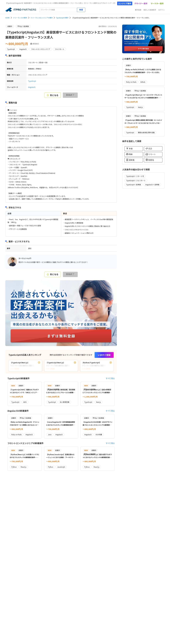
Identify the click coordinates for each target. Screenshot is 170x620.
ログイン (161, 10)
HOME (7, 17)
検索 (81, 10)
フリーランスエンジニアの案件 (41, 17)
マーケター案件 (157, 3)
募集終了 (70, 95)
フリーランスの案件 (20, 17)
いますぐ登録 (104, 355)
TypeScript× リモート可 (135, 176)
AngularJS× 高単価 (152, 184)
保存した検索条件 (149, 10)
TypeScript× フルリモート (136, 180)
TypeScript (32, 81)
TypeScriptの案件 (62, 17)
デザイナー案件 (140, 3)
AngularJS (31, 87)
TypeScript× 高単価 (133, 184)
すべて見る (110, 378)
